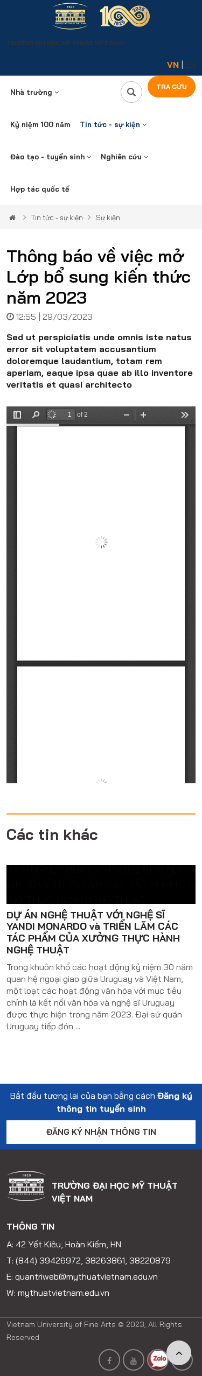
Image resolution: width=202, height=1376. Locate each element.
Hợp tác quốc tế (39, 189)
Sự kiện (108, 217)
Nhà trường (32, 92)
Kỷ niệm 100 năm (40, 124)
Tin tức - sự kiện (111, 124)
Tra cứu (171, 86)
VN (173, 64)
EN (190, 64)
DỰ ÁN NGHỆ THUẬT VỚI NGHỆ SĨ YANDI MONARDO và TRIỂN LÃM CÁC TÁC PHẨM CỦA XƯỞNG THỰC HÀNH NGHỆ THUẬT (93, 932)
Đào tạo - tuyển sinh (48, 156)
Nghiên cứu (122, 156)
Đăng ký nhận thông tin (101, 1132)
